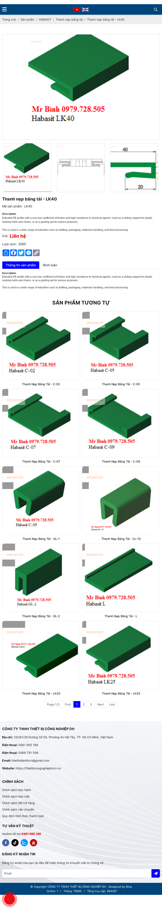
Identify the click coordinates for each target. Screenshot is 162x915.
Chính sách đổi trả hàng (18, 803)
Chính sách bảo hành (16, 790)
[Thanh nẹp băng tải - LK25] (121, 655)
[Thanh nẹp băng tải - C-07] (41, 423)
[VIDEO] (33, 842)
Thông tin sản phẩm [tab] (21, 265)
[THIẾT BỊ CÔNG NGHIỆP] (5, 842)
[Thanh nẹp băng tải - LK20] (41, 655)
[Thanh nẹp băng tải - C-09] (121, 423)
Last (112, 704)
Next (100, 704)
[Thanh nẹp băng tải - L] (121, 577)
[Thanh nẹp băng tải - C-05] (121, 346)
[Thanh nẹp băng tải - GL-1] (41, 500)
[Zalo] (24, 842)
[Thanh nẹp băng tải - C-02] (41, 346)
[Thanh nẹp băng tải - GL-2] (41, 577)
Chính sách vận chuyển (18, 809)
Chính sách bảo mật (16, 796)
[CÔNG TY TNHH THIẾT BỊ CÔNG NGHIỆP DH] (77, 9)
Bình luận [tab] (50, 265)
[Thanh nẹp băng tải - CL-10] (121, 500)
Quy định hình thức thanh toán (23, 816)
